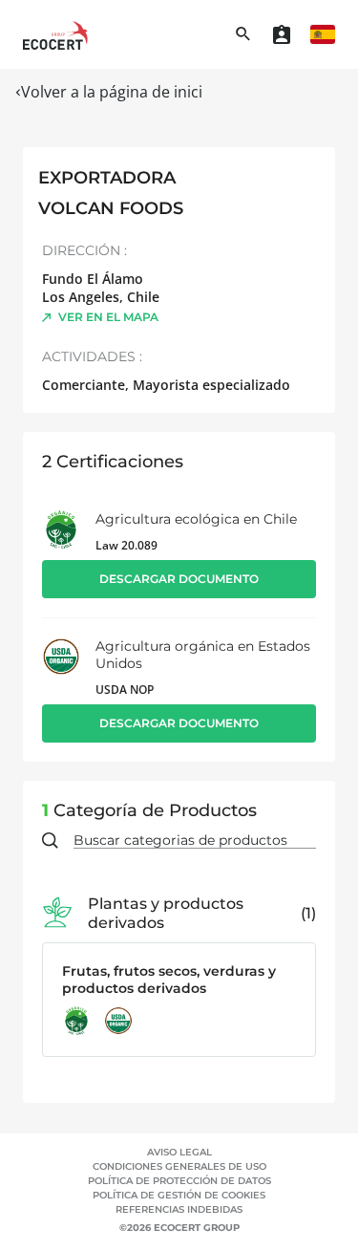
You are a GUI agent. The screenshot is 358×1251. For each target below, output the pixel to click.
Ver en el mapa (108, 317)
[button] (322, 34)
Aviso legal (179, 1152)
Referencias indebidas (179, 1209)
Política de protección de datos (179, 1181)
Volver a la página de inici (111, 91)
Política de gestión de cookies (179, 1195)
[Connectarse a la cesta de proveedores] (281, 34)
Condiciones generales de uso (179, 1166)
